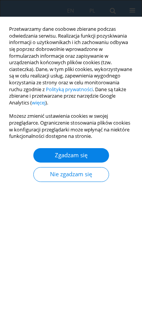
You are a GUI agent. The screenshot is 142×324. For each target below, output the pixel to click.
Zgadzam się (71, 155)
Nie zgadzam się (71, 174)
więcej (38, 103)
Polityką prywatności (69, 89)
